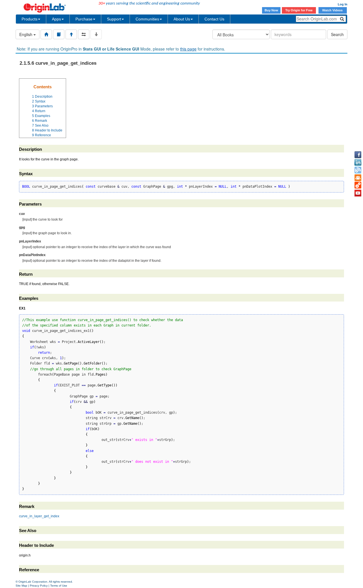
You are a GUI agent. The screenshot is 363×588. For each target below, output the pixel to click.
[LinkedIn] (358, 162)
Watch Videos (332, 10)
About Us (182, 19)
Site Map (21, 585)
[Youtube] (358, 193)
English (26, 34)
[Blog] (358, 170)
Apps (56, 19)
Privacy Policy (39, 585)
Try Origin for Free (299, 10)
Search (337, 34)
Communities (147, 19)
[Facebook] (358, 154)
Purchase (83, 19)
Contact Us (214, 19)
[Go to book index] (58, 34)
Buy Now (271, 10)
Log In (342, 4)
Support (114, 19)
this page (188, 49)
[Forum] (358, 177)
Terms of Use (58, 585)
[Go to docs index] (46, 34)
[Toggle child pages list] (96, 34)
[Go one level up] (71, 34)
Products (29, 19)
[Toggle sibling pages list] (83, 34)
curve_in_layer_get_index (39, 516)
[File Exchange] (358, 185)
